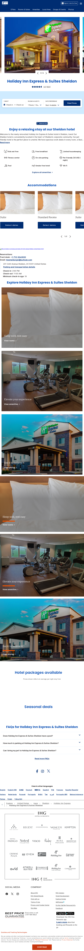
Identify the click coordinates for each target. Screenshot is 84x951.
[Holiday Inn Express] (5, 3)
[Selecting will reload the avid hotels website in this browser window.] (14, 868)
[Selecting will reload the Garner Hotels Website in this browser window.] (70, 854)
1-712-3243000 (19, 257)
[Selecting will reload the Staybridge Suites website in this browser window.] (42, 868)
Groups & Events (59, 9)
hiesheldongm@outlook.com (19, 260)
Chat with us (35, 899)
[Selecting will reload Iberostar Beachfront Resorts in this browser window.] (71, 840)
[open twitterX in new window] (47, 771)
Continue (42, 947)
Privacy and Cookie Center (40, 905)
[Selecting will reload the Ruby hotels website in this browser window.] (48, 840)
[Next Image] (46, 73)
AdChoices (59, 902)
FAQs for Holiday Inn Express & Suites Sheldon (42, 727)
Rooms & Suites (24, 9)
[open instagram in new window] (41, 771)
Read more (5, 142)
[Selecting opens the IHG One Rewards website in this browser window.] (42, 879)
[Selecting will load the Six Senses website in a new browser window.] (14, 827)
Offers (13, 9)
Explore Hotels (61, 899)
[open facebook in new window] (36, 771)
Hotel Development (62, 896)
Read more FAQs (42, 759)
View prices (72, 103)
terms (66, 938)
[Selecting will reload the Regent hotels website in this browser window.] (28, 827)
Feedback (59, 908)
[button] (81, 3)
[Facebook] (7, 894)
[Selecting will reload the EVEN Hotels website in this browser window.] (28, 854)
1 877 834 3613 (31, 915)
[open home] (3, 804)
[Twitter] (12, 894)
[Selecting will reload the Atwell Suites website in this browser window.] (28, 868)
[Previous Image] (38, 73)
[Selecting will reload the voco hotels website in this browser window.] (36, 840)
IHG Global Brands (37, 896)
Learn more (61, 922)
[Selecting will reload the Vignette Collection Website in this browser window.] (56, 827)
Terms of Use (35, 902)
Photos (71, 9)
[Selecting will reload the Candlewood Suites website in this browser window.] (70, 868)
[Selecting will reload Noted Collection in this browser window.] (24, 840)
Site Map (34, 908)
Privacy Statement (67, 940)
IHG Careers (60, 893)
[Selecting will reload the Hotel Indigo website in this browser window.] (12, 840)
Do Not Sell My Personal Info (65, 905)
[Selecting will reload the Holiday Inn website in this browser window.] (56, 854)
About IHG (34, 893)
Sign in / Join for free (70, 3)
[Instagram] (18, 894)
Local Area (46, 9)
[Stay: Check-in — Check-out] (14, 105)
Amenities (36, 9)
